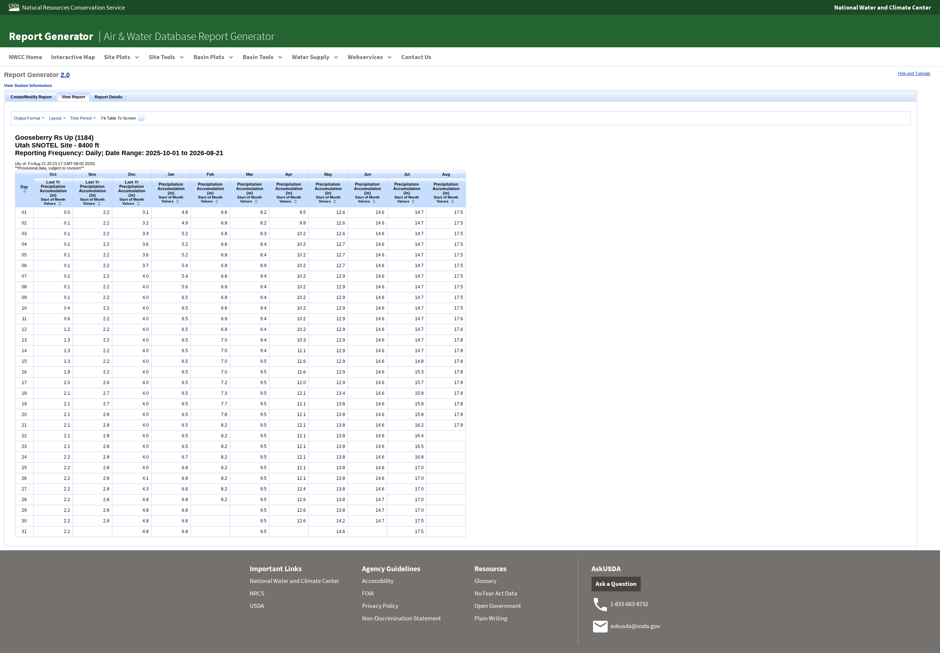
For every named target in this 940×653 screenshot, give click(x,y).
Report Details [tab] (108, 97)
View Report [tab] (73, 97)
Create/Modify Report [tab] (31, 97)
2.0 (65, 75)
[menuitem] (30, 118)
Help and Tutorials (914, 73)
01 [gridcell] (24, 212)
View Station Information (28, 85)
